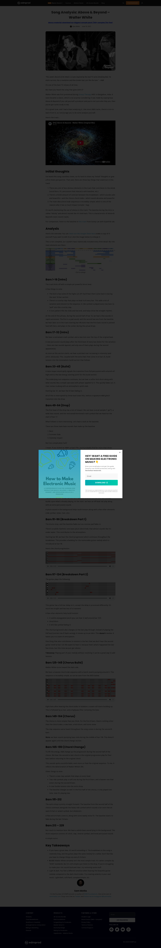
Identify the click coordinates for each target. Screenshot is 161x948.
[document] (80, 474)
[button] (120, 452)
